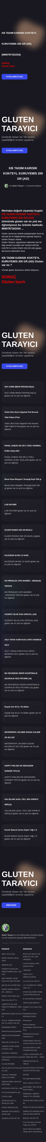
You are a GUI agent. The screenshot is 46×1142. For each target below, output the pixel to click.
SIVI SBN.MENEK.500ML (32, 1079)
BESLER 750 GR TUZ (31, 1118)
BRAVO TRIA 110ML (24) (10, 996)
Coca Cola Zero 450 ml (31, 981)
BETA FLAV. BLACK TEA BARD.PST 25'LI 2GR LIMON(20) (31, 956)
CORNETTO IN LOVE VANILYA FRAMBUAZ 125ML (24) (12, 1006)
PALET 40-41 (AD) (8, 954)
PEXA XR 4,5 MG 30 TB (10, 1042)
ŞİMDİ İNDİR (11, 905)
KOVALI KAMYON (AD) (10, 1107)
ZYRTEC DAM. (7, 1096)
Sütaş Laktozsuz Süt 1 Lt (32, 1083)
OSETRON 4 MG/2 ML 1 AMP (12, 1088)
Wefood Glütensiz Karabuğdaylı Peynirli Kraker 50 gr (33, 1027)
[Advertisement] (23, 7)
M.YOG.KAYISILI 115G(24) (32, 999)
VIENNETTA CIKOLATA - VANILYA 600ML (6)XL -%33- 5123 (12, 971)
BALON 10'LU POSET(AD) (11, 985)
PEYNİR (26, 1075)
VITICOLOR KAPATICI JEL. (11, 1092)
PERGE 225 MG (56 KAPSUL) (33, 1107)
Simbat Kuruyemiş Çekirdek (11, 1031)
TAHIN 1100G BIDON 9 (31, 1003)
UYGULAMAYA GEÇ (14, 77)
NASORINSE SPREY (9, 1027)
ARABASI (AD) (7, 965)
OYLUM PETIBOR (8, 1064)
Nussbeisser (27, 1020)
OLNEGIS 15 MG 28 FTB (11, 1118)
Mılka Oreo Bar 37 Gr (9, 1000)
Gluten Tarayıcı (18, 186)
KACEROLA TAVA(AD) (9, 1053)
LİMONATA (27, 970)
